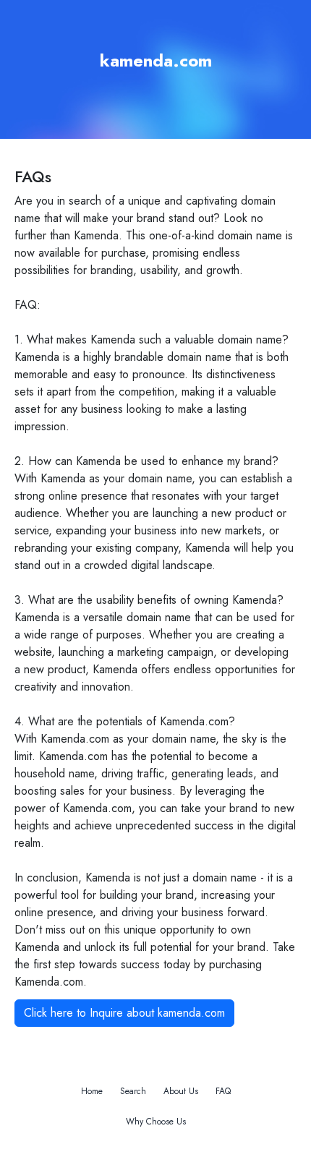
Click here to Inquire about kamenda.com (124, 1012)
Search (133, 1091)
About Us (180, 1091)
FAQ (223, 1091)
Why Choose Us (156, 1121)
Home (92, 1091)
